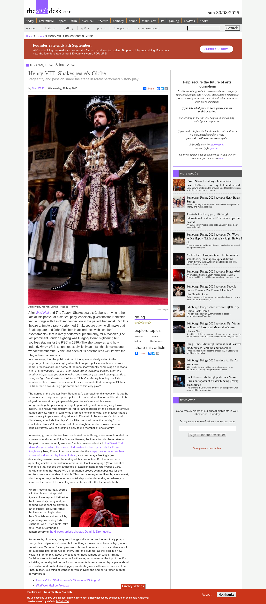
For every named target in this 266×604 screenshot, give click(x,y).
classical (88, 20)
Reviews (139, 336)
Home (29, 36)
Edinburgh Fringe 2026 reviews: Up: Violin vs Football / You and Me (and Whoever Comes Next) (213, 327)
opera (62, 20)
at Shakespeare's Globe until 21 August (75, 580)
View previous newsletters (207, 448)
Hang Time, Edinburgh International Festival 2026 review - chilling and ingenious (214, 346)
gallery (68, 28)
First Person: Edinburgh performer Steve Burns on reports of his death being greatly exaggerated (213, 381)
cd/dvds (189, 20)
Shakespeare (156, 341)
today (30, 20)
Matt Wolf (38, 88)
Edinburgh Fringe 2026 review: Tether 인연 (213, 271)
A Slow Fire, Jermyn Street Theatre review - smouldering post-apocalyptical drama (213, 257)
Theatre (40, 36)
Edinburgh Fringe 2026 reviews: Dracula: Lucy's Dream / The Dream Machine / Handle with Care (212, 290)
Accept (206, 594)
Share (150, 88)
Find (39, 585)
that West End (114, 443)
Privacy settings (133, 586)
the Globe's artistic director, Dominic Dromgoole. (80, 531)
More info (62, 601)
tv (162, 20)
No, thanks (226, 594)
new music (46, 20)
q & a (85, 28)
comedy (118, 20)
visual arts (149, 20)
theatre (103, 20)
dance (133, 20)
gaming (174, 20)
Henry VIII (43, 580)
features (50, 28)
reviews (31, 28)
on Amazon (62, 585)
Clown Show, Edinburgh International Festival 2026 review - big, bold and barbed (213, 183)
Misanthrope (36, 447)
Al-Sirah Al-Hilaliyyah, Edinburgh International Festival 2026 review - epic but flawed (213, 218)
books (204, 20)
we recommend (148, 28)
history (138, 341)
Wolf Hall (42, 313)
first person (121, 28)
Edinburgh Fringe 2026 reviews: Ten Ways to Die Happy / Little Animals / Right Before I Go (214, 238)
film (74, 20)
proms (101, 28)
